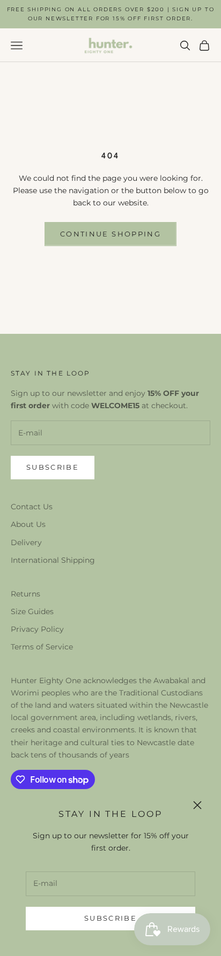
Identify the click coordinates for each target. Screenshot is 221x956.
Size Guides (32, 611)
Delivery (26, 542)
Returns (25, 594)
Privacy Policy (37, 629)
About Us (28, 524)
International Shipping (53, 560)
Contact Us (32, 506)
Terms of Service (42, 647)
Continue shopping (110, 234)
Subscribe (110, 918)
